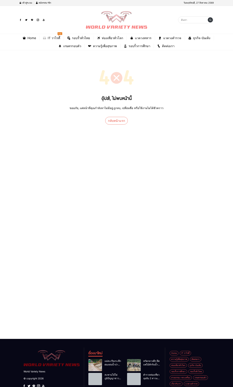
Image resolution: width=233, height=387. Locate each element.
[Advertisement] (102, 193)
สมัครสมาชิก (44, 2)
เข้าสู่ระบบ (26, 2)
